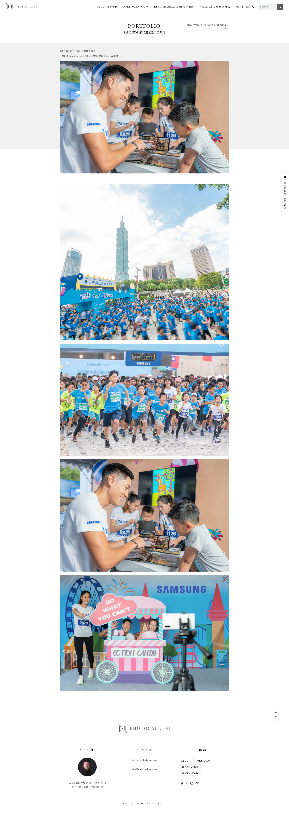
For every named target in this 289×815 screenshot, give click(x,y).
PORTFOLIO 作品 (134, 6)
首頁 (189, 25)
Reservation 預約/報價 (215, 6)
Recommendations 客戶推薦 (174, 6)
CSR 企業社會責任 (86, 51)
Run (106, 56)
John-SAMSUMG (93, 56)
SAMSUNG (115, 56)
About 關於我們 (107, 6)
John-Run (77, 56)
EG (165, 803)
